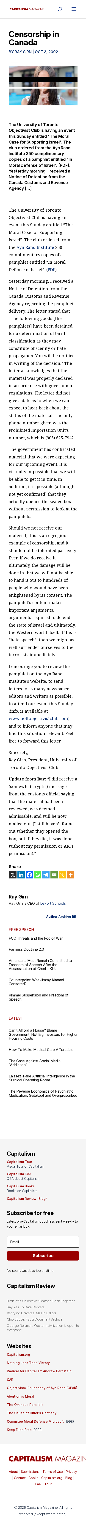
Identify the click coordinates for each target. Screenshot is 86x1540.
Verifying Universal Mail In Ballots (31, 1313)
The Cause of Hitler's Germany (31, 1413)
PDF (51, 269)
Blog (68, 1478)
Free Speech (21, 929)
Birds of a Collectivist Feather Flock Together (41, 1301)
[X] (13, 874)
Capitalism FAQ (19, 1174)
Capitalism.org (18, 1354)
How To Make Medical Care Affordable (41, 1049)
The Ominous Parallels (25, 1405)
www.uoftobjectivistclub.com (38, 718)
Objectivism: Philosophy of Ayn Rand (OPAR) (42, 1388)
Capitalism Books (21, 1186)
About (13, 1472)
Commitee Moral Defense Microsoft (35, 1421)
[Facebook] (29, 874)
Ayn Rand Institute (35, 247)
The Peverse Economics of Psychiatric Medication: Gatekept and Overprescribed (43, 1093)
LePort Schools (53, 903)
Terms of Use (52, 1472)
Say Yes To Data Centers (25, 1307)
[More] (70, 874)
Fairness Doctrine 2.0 (26, 949)
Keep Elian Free (19, 1430)
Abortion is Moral (20, 1396)
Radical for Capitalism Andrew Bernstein (39, 1371)
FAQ (38, 1484)
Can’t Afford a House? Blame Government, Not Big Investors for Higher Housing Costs (43, 1034)
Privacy (71, 1472)
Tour (48, 1484)
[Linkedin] (21, 874)
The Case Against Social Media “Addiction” (35, 1063)
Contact (19, 1478)
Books (33, 1478)
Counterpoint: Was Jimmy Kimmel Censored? (36, 982)
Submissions (29, 1472)
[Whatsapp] (37, 874)
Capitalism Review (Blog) (27, 1198)
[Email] (54, 874)
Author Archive (58, 916)
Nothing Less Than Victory (28, 1363)
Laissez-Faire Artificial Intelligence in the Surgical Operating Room (42, 1078)
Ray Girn (23, 51)
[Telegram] (46, 874)
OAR (10, 1380)
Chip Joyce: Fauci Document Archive (35, 1319)
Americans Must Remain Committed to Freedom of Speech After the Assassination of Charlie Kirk (40, 964)
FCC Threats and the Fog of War (36, 938)
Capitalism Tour (19, 1162)
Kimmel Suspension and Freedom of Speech (39, 997)
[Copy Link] (62, 874)
